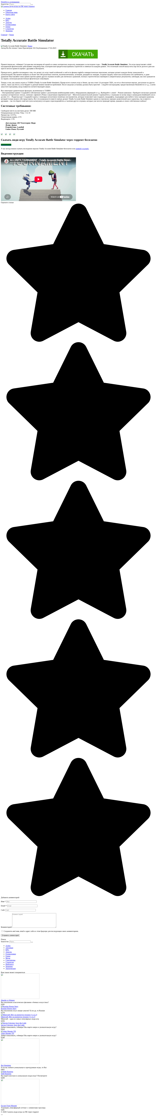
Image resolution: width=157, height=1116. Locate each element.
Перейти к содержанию (10, 2)
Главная (9, 10)
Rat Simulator (6, 1065)
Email (4, 906)
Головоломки (11, 25)
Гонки (8, 27)
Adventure (9, 948)
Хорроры (9, 31)
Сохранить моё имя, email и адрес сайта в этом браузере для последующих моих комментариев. (41, 931)
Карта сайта (10, 14)
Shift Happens (6, 1074)
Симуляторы (10, 960)
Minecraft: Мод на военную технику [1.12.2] (18, 1017)
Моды (8, 958)
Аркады (9, 22)
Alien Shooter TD (7, 1033)
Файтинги (10, 964)
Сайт (3, 910)
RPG (7, 20)
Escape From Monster (9, 1106)
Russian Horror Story (8, 1009)
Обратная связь (11, 12)
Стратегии (10, 29)
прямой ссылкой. (82, 149)
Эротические (11, 968)
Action (8, 18)
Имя (3, 901)
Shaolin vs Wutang (8, 1000)
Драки (29, 46)
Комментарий (6, 927)
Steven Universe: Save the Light (12, 1025)
